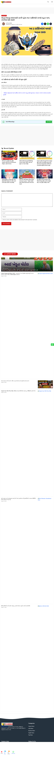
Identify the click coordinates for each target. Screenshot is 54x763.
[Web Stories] (9, 752)
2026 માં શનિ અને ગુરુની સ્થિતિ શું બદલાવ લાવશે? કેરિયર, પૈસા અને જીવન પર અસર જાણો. (26, 162)
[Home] (1, 752)
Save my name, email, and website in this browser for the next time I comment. (20, 219)
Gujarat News (31, 726)
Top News (30, 735)
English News (31, 732)
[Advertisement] (35, 752)
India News (30, 728)
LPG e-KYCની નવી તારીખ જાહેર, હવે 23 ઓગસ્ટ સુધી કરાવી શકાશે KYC (15, 605)
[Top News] (5, 752)
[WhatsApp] (13, 752)
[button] (48, 2)
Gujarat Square (4, 726)
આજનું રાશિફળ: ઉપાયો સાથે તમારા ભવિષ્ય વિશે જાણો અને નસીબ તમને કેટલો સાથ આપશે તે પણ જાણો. (9, 181)
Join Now (49, 121)
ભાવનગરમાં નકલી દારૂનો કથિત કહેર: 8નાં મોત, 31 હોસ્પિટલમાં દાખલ (15, 380)
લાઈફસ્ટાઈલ (4, 15)
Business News (31, 730)
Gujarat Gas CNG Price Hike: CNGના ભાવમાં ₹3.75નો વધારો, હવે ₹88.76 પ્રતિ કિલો (18, 390)
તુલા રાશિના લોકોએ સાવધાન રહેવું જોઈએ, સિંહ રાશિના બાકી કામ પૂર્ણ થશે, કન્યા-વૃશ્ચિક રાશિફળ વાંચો (44, 181)
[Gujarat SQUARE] (6, 2)
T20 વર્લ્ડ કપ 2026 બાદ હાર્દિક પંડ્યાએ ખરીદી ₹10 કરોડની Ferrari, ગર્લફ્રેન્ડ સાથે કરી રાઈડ (9, 162)
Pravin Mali (9, 23)
